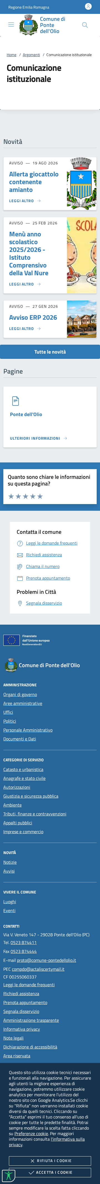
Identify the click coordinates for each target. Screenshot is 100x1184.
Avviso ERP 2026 (33, 317)
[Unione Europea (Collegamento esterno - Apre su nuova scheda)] (50, 641)
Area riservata (16, 1055)
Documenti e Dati (19, 738)
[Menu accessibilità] (8, 1176)
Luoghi (9, 901)
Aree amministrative (22, 703)
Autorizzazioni (16, 787)
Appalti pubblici (17, 822)
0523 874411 (24, 942)
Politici (9, 721)
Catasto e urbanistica (23, 769)
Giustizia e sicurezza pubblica (30, 796)
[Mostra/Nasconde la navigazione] (11, 24)
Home (11, 54)
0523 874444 (24, 951)
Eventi (9, 910)
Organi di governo (20, 694)
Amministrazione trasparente (31, 1020)
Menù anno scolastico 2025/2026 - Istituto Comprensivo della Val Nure (28, 253)
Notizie (10, 862)
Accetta (54, 1172)
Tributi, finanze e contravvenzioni (34, 813)
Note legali (13, 1038)
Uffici (8, 712)
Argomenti (31, 54)
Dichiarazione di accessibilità (30, 1046)
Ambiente (12, 805)
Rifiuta (54, 1160)
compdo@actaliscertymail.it (38, 969)
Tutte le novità (50, 352)
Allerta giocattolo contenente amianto (34, 181)
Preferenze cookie (31, 1133)
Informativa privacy (21, 1029)
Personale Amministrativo (27, 730)
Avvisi (9, 871)
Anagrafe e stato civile (24, 778)
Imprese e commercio (23, 831)
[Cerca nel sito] (85, 25)
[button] (28, 7)
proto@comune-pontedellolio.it (46, 960)
